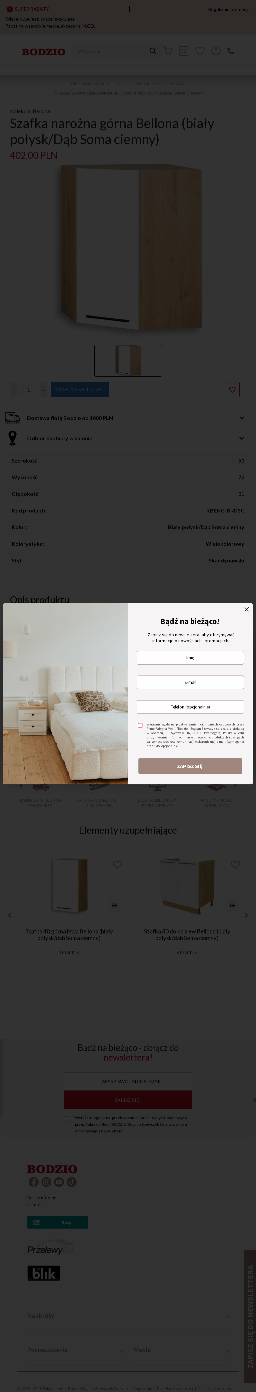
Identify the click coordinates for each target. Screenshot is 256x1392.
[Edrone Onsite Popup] (128, 696)
